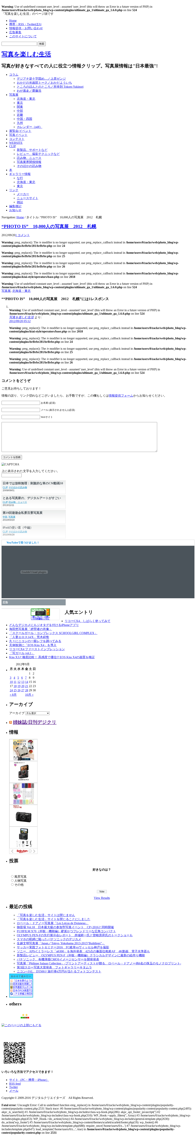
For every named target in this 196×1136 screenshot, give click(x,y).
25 (15, 690)
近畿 (20, 114)
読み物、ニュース (29, 158)
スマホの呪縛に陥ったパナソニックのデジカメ (49, 939)
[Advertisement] (146, 79)
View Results (102, 897)
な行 (20, 178)
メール (13, 1090)
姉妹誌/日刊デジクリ (34, 722)
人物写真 (20, 880)
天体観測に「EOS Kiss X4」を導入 (32, 645)
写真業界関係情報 (29, 162)
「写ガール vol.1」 (21, 653)
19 (18, 686)
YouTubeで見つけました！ (23, 542)
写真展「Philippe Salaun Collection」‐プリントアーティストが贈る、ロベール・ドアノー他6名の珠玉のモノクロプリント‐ (99, 963)
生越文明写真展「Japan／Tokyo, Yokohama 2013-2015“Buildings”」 (61, 943)
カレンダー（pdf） (29, 126)
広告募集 (15, 32)
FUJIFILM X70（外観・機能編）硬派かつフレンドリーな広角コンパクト (66, 931)
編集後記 (15, 206)
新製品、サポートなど (32, 149)
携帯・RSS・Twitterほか (25, 24)
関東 (20, 106)
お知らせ (15, 210)
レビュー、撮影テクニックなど (38, 154)
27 (22, 690)
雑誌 (20, 202)
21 (26, 686)
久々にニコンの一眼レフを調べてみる (35, 641)
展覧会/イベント (20, 131)
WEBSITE (16, 142)
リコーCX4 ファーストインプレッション (37, 649)
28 (26, 690)
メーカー (23, 194)
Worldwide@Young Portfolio (21, 483)
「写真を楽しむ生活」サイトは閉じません (46, 915)
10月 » (29, 694)
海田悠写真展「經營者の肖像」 (30, 629)
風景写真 (20, 876)
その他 (19, 884)
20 (22, 686)
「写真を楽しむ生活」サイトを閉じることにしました (53, 919)
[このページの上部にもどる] (21, 1025)
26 (18, 690)
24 (11, 690)
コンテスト (16, 139)
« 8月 (13, 694)
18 (15, 686)
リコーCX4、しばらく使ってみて (87, 621)
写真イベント (18, 135)
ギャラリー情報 (20, 174)
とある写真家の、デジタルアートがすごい (32, 509)
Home (13, 20)
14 (26, 681)
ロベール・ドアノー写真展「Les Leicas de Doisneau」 (53, 923)
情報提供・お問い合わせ (26, 28)
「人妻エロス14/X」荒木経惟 (29, 637)
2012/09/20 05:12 (20, 321)
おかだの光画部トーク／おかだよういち (44, 82)
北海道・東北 (26, 98)
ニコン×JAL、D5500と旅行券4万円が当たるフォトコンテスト (59, 971)
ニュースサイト (27, 198)
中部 (20, 110)
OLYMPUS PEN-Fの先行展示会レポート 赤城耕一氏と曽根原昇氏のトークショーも (75, 935)
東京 (20, 102)
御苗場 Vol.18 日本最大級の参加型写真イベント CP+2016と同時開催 (65, 927)
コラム (13, 74)
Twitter (13, 1087)
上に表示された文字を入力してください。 (31, 471)
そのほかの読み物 (29, 166)
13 (22, 681)
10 (11, 681)
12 (18, 681)
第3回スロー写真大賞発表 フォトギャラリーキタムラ (54, 967)
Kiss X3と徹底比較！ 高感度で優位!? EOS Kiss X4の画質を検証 (52, 657)
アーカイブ (16, 713)
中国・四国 (24, 118)
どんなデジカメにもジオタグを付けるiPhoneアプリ (44, 625)
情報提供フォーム (121, 395)
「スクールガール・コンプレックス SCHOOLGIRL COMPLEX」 (53, 633)
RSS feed (15, 1083)
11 (15, 681)
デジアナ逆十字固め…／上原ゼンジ (41, 78)
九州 (20, 122)
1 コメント (22, 235)
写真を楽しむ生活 (26, 54)
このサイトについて (23, 36)
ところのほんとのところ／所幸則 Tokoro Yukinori (50, 86)
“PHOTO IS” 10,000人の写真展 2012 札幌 (49, 226)
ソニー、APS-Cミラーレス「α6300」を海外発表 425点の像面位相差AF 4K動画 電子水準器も (83, 951)
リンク (13, 190)
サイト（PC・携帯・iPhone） (29, 1079)
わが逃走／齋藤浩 (29, 90)
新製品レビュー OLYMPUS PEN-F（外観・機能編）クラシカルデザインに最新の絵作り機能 (81, 955)
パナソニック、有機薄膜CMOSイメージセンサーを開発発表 (58, 959)
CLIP (12, 146)
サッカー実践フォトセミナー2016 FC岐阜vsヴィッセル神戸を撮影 (63, 947)
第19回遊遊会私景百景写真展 (22, 524)
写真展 (13, 94)
